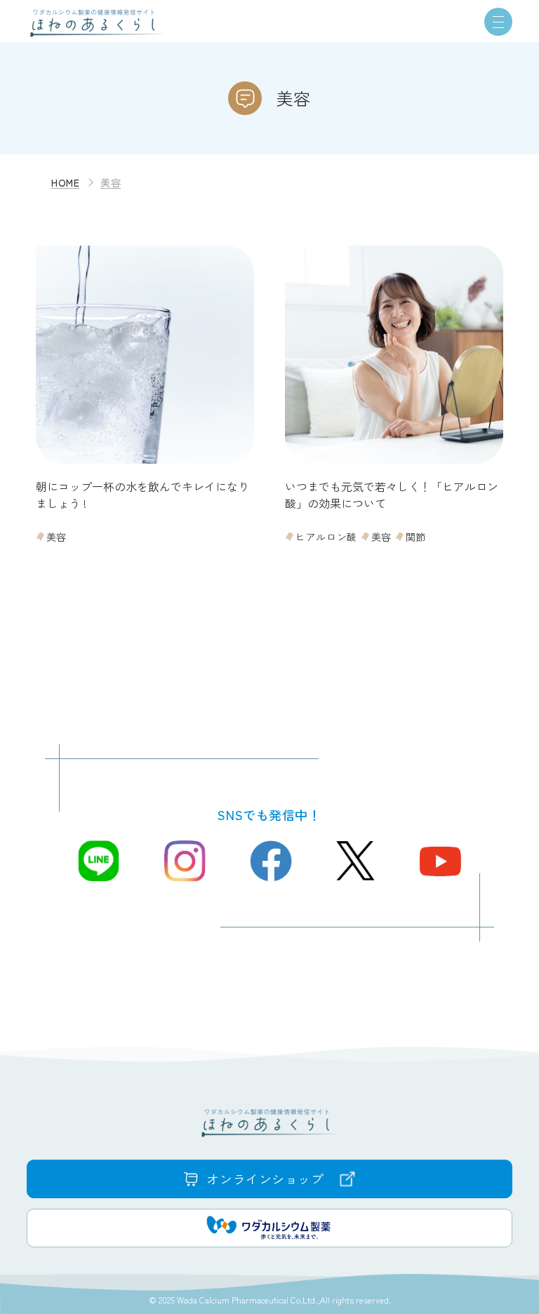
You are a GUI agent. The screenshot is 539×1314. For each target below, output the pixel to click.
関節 (416, 537)
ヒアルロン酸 (326, 537)
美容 (56, 537)
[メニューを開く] (498, 22)
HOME (65, 182)
